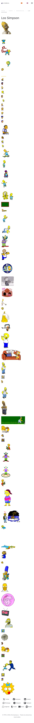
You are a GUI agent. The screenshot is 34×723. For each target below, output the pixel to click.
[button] (32, 3)
